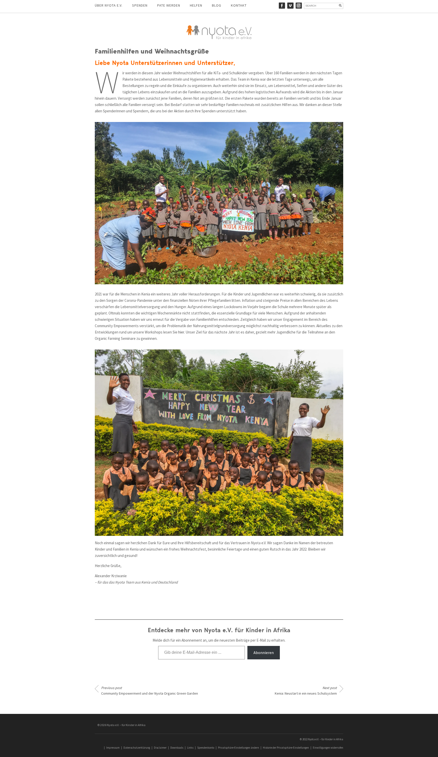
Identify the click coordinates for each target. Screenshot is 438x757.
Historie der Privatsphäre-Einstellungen (286, 747)
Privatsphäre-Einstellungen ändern (238, 747)
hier (181, 332)
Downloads (176, 747)
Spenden (140, 5)
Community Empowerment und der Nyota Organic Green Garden (149, 690)
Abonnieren (263, 652)
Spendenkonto (205, 747)
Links (190, 747)
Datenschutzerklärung (136, 747)
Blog (216, 5)
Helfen (196, 5)
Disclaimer (160, 747)
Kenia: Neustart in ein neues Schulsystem (306, 690)
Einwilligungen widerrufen (328, 747)
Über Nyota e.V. (108, 5)
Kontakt (239, 5)
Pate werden (168, 5)
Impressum (113, 747)
